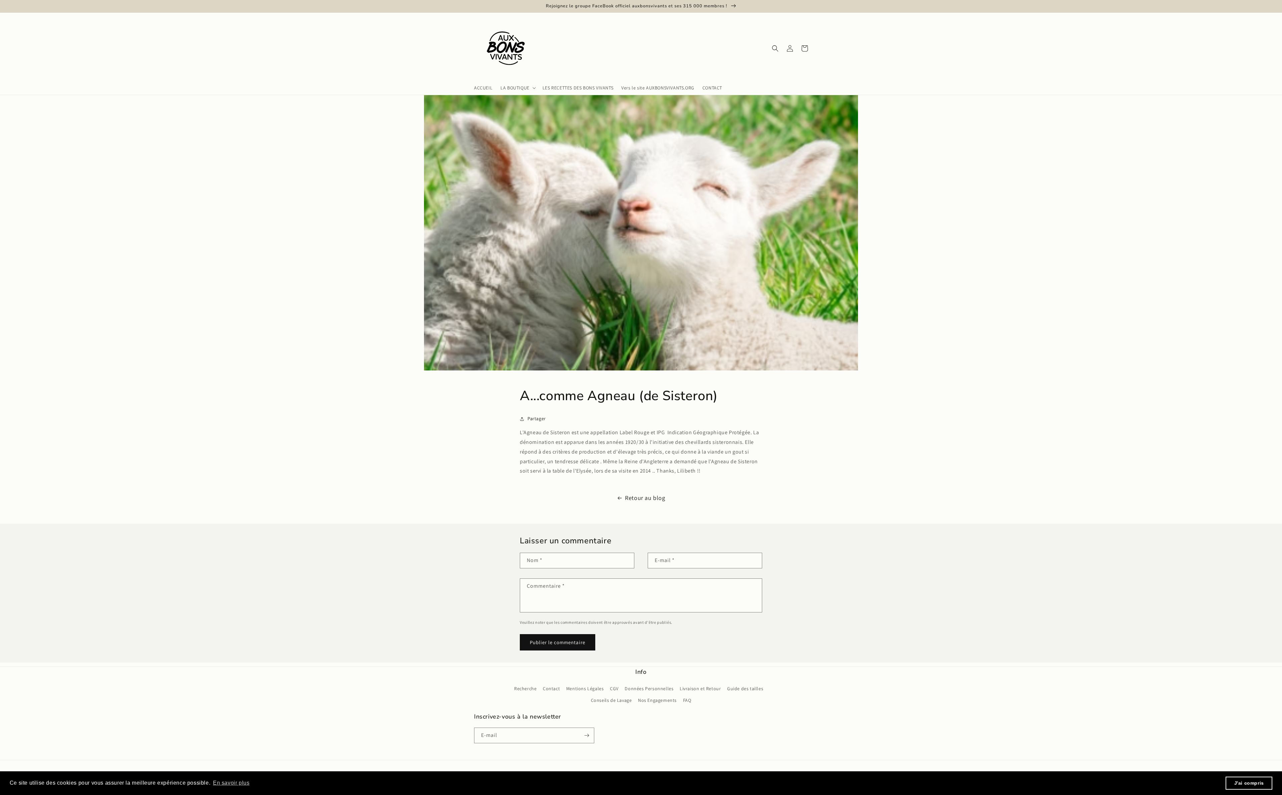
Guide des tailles (745, 689)
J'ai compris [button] (1249, 783)
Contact (551, 689)
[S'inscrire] (586, 735)
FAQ (687, 700)
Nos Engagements (657, 700)
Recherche (525, 689)
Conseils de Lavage (611, 700)
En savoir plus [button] (231, 783)
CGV (614, 689)
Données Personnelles (649, 689)
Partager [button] (536, 419)
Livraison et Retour (700, 689)
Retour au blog (645, 498)
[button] (517, 88)
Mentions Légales (585, 689)
